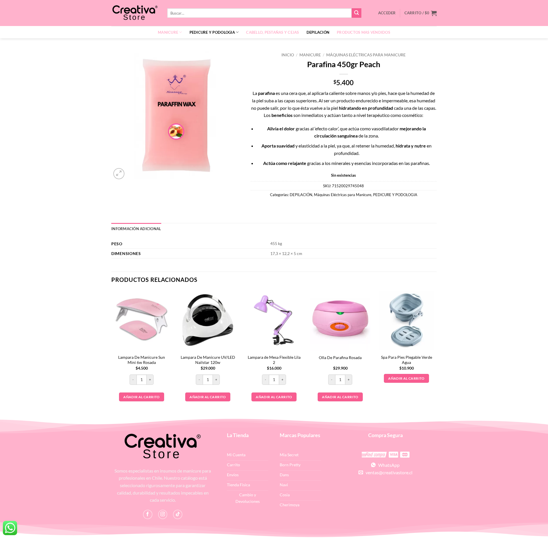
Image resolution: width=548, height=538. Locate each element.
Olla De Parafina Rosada (340, 357)
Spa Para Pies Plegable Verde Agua (406, 360)
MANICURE (168, 32)
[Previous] (111, 353)
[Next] (436, 353)
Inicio (287, 55)
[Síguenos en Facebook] (147, 514)
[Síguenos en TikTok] (177, 514)
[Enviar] (356, 13)
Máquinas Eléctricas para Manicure (366, 55)
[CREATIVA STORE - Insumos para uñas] (135, 13)
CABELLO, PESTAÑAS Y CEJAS (272, 32)
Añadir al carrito (141, 397)
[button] (420, 13)
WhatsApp (388, 465)
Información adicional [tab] (136, 228)
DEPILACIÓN (318, 32)
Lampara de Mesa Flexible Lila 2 (274, 360)
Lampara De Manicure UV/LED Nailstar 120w (208, 360)
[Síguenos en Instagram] (163, 514)
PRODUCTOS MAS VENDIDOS (363, 32)
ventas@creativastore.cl (387, 472)
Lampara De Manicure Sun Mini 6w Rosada (141, 360)
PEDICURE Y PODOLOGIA (212, 32)
